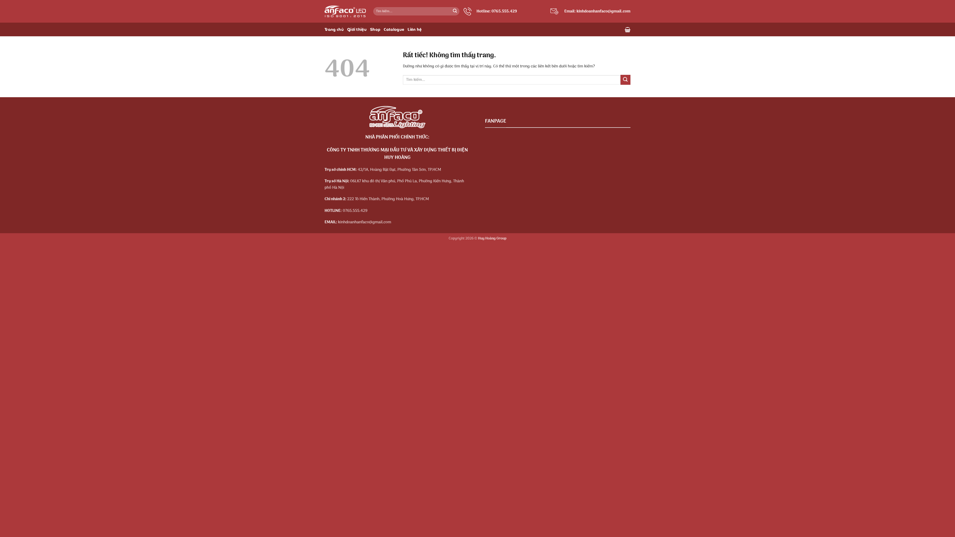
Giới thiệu (357, 29)
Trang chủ (334, 29)
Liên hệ (415, 29)
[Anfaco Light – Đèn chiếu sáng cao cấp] (345, 11)
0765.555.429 (355, 211)
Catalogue (394, 29)
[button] (627, 29)
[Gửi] (455, 11)
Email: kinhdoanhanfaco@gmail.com (597, 11)
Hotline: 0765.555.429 (497, 11)
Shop (375, 29)
